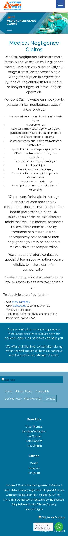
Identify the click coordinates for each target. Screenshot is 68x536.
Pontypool (34, 472)
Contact (50, 398)
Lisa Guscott (34, 436)
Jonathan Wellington (34, 431)
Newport (34, 468)
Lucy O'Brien (34, 445)
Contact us (19, 305)
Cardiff (34, 463)
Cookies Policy (13, 398)
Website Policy (32, 398)
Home (8, 391)
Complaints (42, 391)
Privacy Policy (24, 391)
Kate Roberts (34, 441)
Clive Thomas (34, 426)
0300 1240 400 (21, 301)
